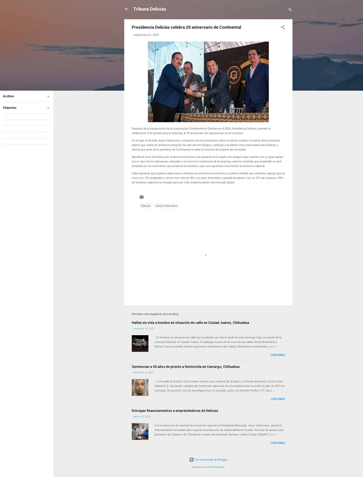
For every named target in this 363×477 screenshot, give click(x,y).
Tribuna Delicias (149, 9)
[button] (282, 28)
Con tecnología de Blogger (210, 459)
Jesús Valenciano (166, 206)
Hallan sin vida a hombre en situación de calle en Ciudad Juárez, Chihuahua (190, 323)
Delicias (145, 206)
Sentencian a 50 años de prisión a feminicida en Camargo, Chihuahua (186, 367)
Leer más (278, 355)
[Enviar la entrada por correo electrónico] (141, 198)
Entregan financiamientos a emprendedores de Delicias (175, 411)
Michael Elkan (218, 467)
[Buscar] (290, 10)
